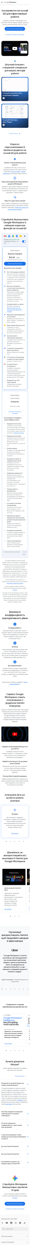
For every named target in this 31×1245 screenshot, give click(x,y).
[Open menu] (2, 2)
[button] (14, 89)
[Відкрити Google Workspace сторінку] (10, 2)
